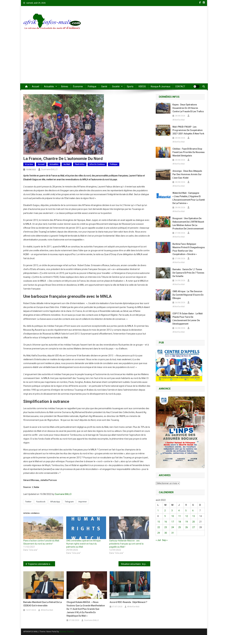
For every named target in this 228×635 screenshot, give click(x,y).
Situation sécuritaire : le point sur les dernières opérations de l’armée (135, 564)
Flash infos (80, 164)
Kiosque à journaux (160, 86)
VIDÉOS (142, 86)
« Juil (158, 540)
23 (165, 527)
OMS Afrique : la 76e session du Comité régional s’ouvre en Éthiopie (187, 294)
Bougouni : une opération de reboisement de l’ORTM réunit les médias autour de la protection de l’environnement (188, 223)
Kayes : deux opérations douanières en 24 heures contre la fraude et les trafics (188, 108)
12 (186, 516)
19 (186, 521)
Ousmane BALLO (49, 169)
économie (78, 86)
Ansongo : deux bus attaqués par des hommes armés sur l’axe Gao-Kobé (187, 174)
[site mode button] (196, 86)
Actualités (49, 86)
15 (158, 521)
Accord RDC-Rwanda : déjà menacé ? (128, 602)
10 (172, 516)
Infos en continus (97, 164)
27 (193, 527)
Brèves (64, 86)
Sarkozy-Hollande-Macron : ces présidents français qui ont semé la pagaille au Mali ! (126, 543)
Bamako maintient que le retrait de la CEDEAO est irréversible (42, 604)
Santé (104, 86)
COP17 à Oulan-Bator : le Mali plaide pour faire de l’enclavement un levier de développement (187, 318)
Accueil (35, 86)
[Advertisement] (114, 60)
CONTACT (180, 86)
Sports (130, 86)
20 (193, 521)
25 (179, 527)
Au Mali (66, 164)
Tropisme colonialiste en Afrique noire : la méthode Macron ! (41, 564)
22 (158, 527)
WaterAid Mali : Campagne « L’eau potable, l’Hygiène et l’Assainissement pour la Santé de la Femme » (188, 198)
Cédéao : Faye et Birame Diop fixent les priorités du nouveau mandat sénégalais (188, 152)
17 (172, 521)
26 (186, 527)
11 (179, 516)
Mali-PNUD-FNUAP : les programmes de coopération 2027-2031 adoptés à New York (188, 130)
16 (165, 521)
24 (172, 527)
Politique (92, 86)
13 (193, 516)
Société (116, 86)
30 (165, 533)
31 (172, 533)
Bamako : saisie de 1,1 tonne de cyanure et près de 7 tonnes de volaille (188, 272)
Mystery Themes (66, 632)
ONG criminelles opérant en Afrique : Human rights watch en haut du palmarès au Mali (84, 543)
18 (179, 521)
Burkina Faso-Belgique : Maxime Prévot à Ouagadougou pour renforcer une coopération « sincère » (188, 249)
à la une (29, 164)
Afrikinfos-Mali (47, 610)
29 (158, 533)
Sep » (165, 540)
